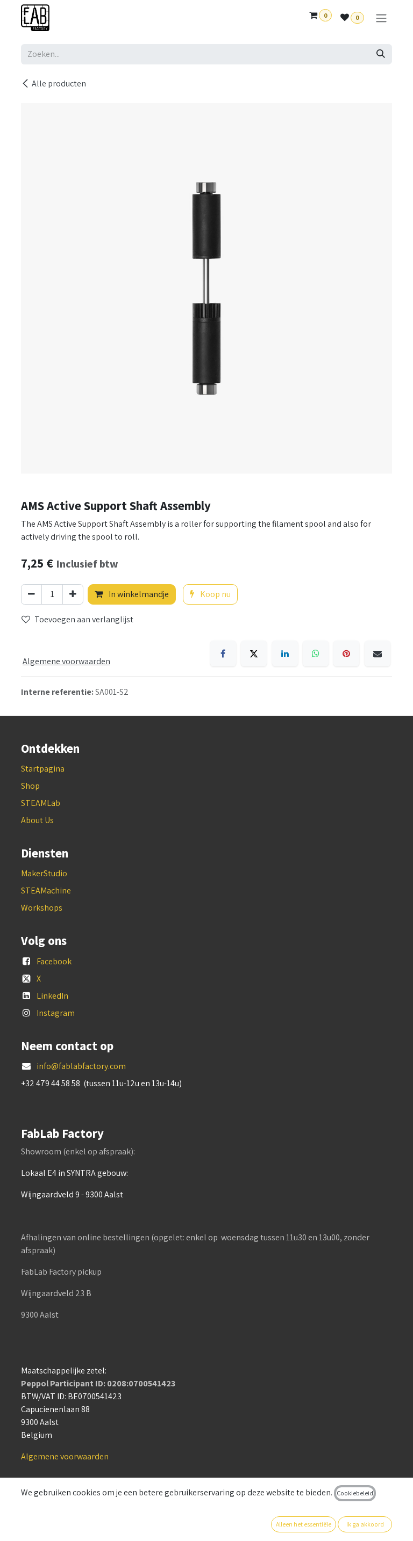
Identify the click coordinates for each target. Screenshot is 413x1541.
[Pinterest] (346, 653)
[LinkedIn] (285, 653)
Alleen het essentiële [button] (303, 1524)
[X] (254, 653)
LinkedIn (52, 995)
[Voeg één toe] (72, 594)
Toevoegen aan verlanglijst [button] (83, 619)
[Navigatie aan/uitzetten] (381, 18)
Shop (30, 785)
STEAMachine (46, 890)
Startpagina (43, 768)
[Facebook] (223, 653)
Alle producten (59, 83)
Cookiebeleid (355, 1493)
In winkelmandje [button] (138, 594)
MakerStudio (44, 873)
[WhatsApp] (316, 653)
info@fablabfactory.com (81, 1066)
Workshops (41, 907)
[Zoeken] (380, 54)
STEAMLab (40, 803)
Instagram (56, 1013)
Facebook (54, 961)
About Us (37, 820)
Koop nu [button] (214, 594)
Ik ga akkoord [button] (365, 1524)
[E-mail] (377, 653)
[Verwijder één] (31, 594)
